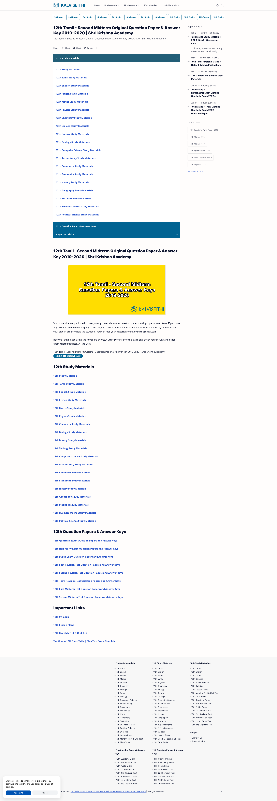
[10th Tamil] (207, 58)
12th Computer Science (126, 700)
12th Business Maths (125, 725)
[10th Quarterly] (209, 85)
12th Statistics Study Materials (73, 198)
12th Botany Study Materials (72, 134)
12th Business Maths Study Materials (77, 206)
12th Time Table (123, 742)
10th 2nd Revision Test (201, 714)
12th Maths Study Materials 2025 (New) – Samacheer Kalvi (206, 40)
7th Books (145, 17)
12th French (121, 675)
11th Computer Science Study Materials (207, 77)
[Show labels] (196, 171)
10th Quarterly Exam (200, 700)
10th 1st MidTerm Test (201, 721)
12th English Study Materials (72, 85)
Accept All (18, 793)
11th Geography (160, 718)
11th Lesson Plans (161, 735)
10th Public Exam (199, 707)
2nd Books (73, 17)
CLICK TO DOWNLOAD (68, 356)
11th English (158, 672)
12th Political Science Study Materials (77, 214)
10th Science (197, 679)
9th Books (174, 17)
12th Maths (121, 679)
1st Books (58, 17)
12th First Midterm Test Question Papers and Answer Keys (86, 589)
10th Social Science (200, 682)
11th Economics (160, 710)
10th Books (189, 17)
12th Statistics (122, 721)
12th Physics (121, 682)
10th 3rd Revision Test (201, 718)
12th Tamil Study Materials (71, 77)
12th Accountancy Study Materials (76, 158)
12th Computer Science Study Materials (78, 150)
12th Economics (123, 710)
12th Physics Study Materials (72, 109)
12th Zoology (121, 696)
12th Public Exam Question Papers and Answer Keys (83, 556)
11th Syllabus (159, 732)
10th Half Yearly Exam (201, 703)
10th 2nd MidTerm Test (201, 725)
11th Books (204, 17)
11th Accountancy (161, 703)
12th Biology (121, 689)
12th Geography (123, 718)
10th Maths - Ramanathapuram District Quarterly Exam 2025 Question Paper (205, 93)
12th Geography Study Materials (74, 190)
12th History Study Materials (72, 182)
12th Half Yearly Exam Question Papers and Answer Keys (85, 548)
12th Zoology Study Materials (73, 142)
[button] (217, 5)
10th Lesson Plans (199, 689)
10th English (196, 672)
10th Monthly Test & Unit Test (205, 693)
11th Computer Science (164, 700)
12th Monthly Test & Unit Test (70, 633)
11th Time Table (160, 742)
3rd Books (87, 17)
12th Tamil (120, 668)
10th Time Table (198, 696)
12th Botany (121, 693)
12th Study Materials (68, 69)
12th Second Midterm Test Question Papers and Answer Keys (88, 597)
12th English (121, 672)
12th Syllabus (61, 616)
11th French (158, 675)
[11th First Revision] (212, 72)
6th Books (131, 17)
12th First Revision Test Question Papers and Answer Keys (86, 564)
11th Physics (159, 682)
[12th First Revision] (212, 33)
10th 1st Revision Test (201, 710)
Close (45, 793)
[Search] (222, 5)
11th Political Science (163, 728)
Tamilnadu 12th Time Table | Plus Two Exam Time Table (85, 641)
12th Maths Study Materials (72, 101)
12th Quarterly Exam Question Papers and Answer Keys (85, 540)
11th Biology (158, 689)
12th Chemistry (123, 686)
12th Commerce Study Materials (74, 166)
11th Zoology (159, 696)
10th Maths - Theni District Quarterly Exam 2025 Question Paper (205, 110)
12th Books (218, 17)
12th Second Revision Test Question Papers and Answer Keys (88, 572)
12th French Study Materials (72, 93)
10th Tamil (196, 668)
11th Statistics (159, 721)
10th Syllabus (197, 686)
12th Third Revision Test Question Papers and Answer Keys (87, 581)
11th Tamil (157, 668)
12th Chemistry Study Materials (74, 117)
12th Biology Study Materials (72, 126)
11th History (158, 714)
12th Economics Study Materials (74, 174)
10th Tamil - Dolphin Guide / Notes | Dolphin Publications (206, 63)
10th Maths (196, 675)
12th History (121, 714)
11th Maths (158, 679)
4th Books (102, 17)
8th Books (160, 17)
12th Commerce (123, 707)
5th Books (116, 17)
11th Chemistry (160, 686)
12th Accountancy (124, 703)
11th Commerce (160, 707)
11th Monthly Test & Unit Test (166, 739)
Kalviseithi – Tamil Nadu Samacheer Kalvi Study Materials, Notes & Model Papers (108, 791)
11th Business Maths (162, 725)
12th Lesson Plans (63, 625)
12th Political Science (125, 728)
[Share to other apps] (96, 48)
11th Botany (158, 693)
